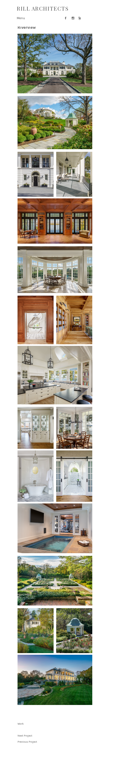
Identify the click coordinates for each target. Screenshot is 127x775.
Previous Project (27, 741)
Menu (21, 18)
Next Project (25, 735)
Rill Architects (43, 8)
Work (21, 723)
